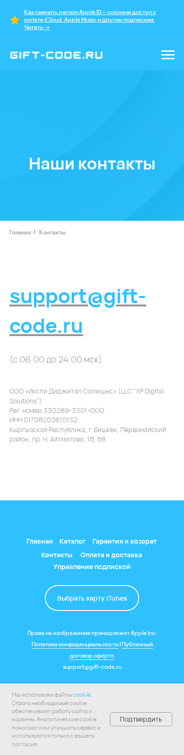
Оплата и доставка (111, 554)
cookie (82, 695)
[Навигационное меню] (168, 55)
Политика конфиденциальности (75, 644)
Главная (20, 232)
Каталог (72, 541)
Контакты (52, 232)
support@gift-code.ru (92, 667)
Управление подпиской (92, 566)
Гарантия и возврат (124, 541)
